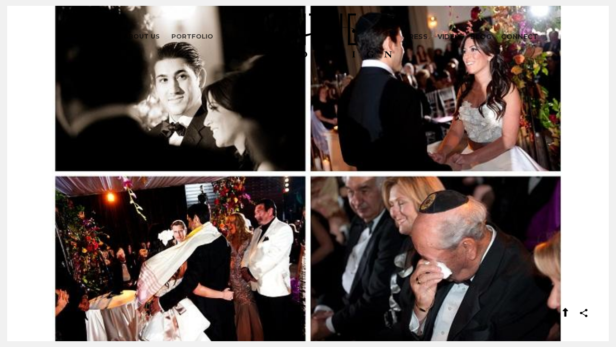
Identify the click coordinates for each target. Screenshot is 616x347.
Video (449, 36)
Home (101, 36)
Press (416, 36)
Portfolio (192, 36)
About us (142, 36)
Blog (480, 36)
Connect (519, 36)
